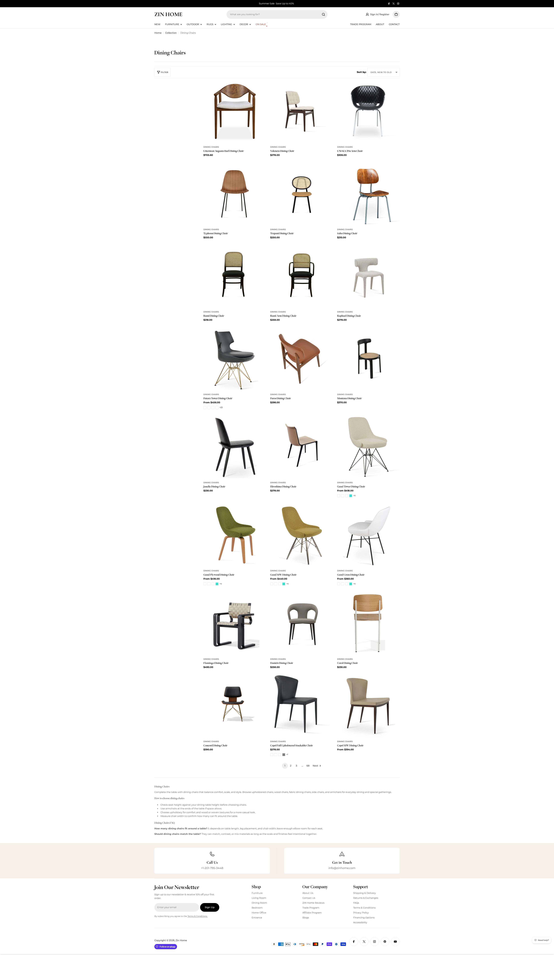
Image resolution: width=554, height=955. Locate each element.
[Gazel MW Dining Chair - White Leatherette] (275, 583)
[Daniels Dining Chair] (301, 623)
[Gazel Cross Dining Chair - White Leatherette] (342, 583)
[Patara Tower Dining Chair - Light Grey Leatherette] (213, 407)
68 (308, 765)
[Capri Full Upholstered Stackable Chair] (301, 706)
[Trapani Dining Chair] (301, 194)
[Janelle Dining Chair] (234, 447)
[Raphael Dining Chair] (368, 276)
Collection (171, 32)
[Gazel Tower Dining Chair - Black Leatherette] (338, 495)
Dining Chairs (211, 147)
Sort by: (361, 72)
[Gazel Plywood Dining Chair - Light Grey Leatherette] (213, 583)
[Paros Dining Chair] (301, 358)
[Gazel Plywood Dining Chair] (234, 535)
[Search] (323, 14)
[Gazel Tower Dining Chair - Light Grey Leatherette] (346, 495)
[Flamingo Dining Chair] (234, 623)
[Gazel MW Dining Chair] (301, 535)
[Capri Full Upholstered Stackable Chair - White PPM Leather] (275, 754)
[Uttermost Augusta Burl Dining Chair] (234, 111)
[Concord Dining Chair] (234, 706)
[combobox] (277, 14)
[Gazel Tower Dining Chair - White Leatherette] (342, 495)
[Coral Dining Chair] (368, 623)
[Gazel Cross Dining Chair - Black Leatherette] (338, 583)
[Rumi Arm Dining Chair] (301, 276)
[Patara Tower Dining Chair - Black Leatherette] (204, 407)
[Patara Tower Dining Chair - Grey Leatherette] (217, 407)
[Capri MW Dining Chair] (368, 706)
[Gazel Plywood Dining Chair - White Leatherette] (208, 583)
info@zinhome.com (342, 868)
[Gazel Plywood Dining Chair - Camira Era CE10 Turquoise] (217, 583)
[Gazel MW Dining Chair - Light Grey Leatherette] (279, 583)
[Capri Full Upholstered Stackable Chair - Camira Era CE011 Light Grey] (283, 754)
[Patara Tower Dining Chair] (234, 358)
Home (158, 32)
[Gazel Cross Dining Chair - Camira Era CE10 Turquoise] (350, 583)
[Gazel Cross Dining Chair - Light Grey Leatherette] (346, 583)
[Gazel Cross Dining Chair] (368, 535)
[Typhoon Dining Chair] (234, 194)
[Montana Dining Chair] (368, 358)
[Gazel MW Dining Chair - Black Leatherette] (271, 583)
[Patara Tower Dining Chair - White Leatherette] (208, 407)
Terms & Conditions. (197, 916)
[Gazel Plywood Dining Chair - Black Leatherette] (204, 583)
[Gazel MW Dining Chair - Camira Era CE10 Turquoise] (283, 583)
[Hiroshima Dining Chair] (301, 447)
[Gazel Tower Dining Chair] (368, 447)
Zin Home (168, 14)
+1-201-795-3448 (212, 868)
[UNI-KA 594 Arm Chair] (368, 111)
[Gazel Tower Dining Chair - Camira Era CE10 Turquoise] (350, 495)
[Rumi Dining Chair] (234, 276)
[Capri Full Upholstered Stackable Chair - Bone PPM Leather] (279, 754)
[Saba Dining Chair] (368, 194)
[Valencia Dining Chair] (301, 111)
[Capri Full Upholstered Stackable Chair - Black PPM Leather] (271, 754)
